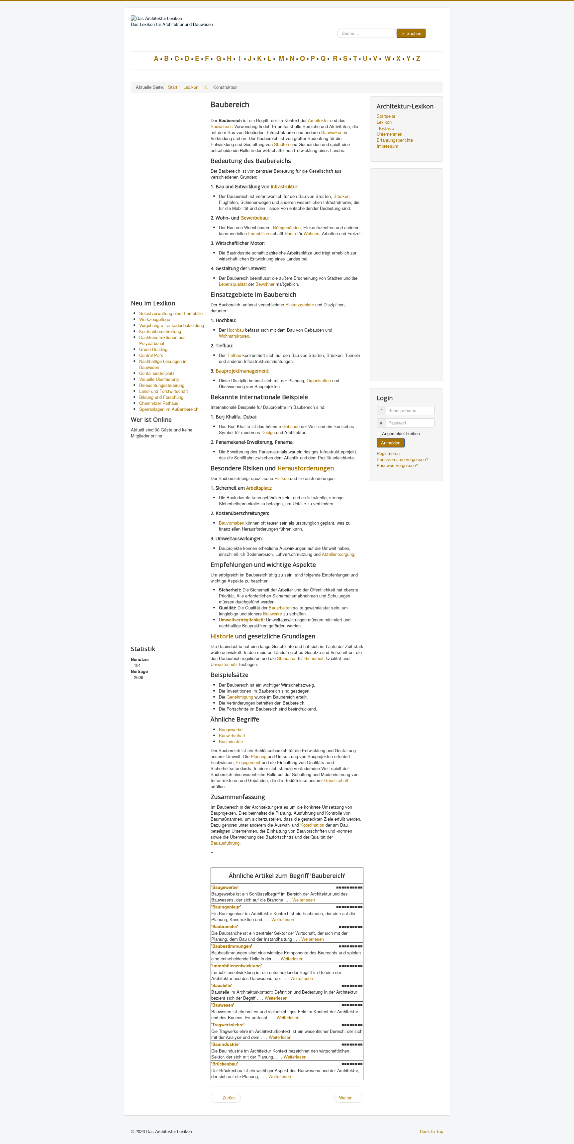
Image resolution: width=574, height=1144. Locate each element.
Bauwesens (222, 126)
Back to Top (431, 1131)
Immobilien (258, 233)
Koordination (312, 825)
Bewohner (264, 284)
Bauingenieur (226, 906)
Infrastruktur (284, 186)
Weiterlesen (303, 900)
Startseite (386, 116)
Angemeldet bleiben (401, 433)
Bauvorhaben (231, 523)
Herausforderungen (305, 468)
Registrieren (389, 453)
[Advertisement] (167, 196)
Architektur (318, 120)
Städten (281, 144)
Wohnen (311, 233)
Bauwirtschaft (232, 735)
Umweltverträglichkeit (241, 619)
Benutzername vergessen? (402, 459)
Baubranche (224, 926)
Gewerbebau (254, 218)
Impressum (387, 146)
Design (268, 432)
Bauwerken (331, 132)
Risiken (281, 478)
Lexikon (384, 122)
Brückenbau (224, 1064)
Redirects (387, 128)
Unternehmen (389, 134)
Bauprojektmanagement (242, 371)
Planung (258, 756)
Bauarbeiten (280, 607)
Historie (222, 636)
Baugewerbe (230, 729)
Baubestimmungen (231, 946)
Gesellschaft (336, 780)
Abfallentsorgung (338, 554)
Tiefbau (234, 355)
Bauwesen (222, 1005)
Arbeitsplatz (258, 488)
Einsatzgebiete (299, 304)
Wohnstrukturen (234, 336)
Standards (287, 658)
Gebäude (291, 426)
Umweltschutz (224, 664)
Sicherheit (314, 658)
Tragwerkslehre (227, 1024)
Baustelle (221, 985)
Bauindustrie (231, 741)
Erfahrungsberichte (395, 140)
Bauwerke (272, 613)
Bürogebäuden (287, 227)
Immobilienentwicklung (236, 965)
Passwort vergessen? (397, 465)
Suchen (414, 33)
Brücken (341, 196)
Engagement (248, 762)
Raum (290, 233)
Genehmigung (240, 697)
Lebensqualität (233, 284)
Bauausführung (225, 843)
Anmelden (390, 442)
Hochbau (235, 330)
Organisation (319, 380)
